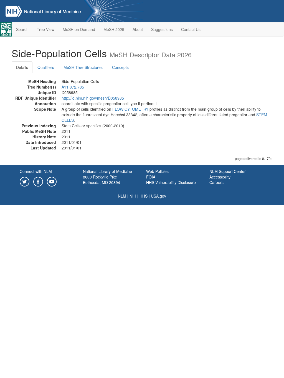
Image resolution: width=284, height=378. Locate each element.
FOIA (150, 177)
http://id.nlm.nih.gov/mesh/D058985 (93, 98)
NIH (133, 196)
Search (22, 29)
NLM (122, 196)
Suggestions (162, 29)
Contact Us (191, 29)
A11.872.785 (73, 87)
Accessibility (219, 177)
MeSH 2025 (113, 29)
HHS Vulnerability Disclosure (171, 182)
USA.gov (158, 196)
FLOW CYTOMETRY (130, 109)
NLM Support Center (227, 171)
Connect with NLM (36, 171)
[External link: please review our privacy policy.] (24, 181)
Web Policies (157, 171)
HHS (144, 196)
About (138, 29)
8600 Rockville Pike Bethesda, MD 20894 (101, 179)
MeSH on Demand (79, 29)
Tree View (45, 29)
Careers (216, 182)
